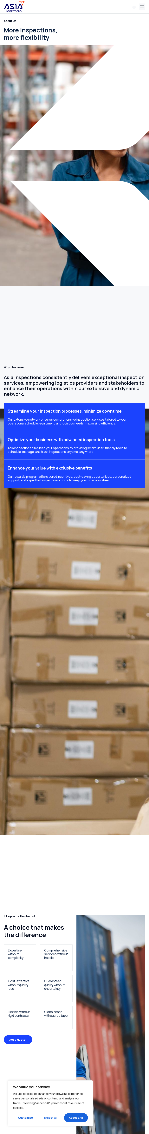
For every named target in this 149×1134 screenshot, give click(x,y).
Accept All (76, 1117)
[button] (142, 6)
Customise (25, 1117)
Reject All (50, 1117)
